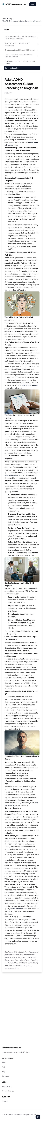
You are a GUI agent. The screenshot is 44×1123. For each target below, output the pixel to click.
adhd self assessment (13, 475)
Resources (5, 1076)
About (4, 1063)
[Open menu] (39, 4)
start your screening (30, 385)
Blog (10, 19)
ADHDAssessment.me (11, 1047)
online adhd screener (18, 909)
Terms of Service (8, 1091)
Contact (5, 1101)
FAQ (3, 1067)
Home (4, 19)
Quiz (32, 4)
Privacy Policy (6, 1086)
